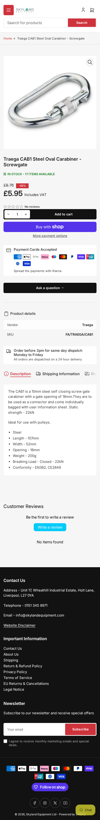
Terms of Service (17, 677)
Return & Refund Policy (22, 666)
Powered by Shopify (72, 814)
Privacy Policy (15, 672)
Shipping (10, 660)
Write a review (50, 527)
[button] (13, 206)
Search (81, 23)
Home (7, 38)
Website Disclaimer (19, 625)
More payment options (50, 236)
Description (20, 373)
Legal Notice (13, 689)
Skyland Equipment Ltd (41, 814)
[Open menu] (8, 10)
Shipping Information (61, 373)
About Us (11, 654)
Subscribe (80, 729)
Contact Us (12, 648)
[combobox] (50, 23)
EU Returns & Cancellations (26, 683)
